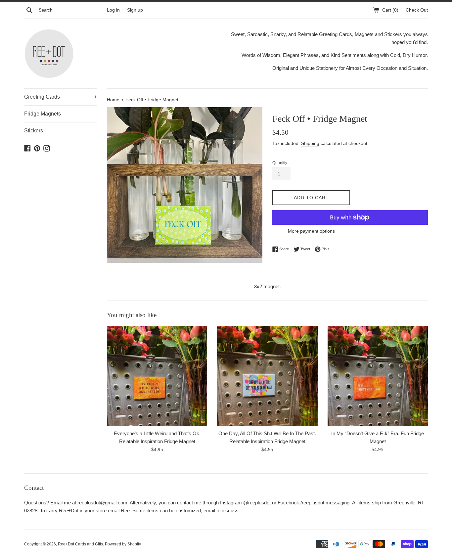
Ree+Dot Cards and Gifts (80, 544)
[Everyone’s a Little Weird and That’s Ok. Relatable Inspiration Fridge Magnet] (157, 376)
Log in (113, 10)
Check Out (417, 10)
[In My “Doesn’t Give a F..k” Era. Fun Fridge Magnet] (378, 376)
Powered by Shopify (123, 544)
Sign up (135, 10)
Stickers (33, 130)
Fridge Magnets (42, 113)
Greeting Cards (60, 97)
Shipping (310, 143)
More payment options (311, 231)
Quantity (279, 163)
